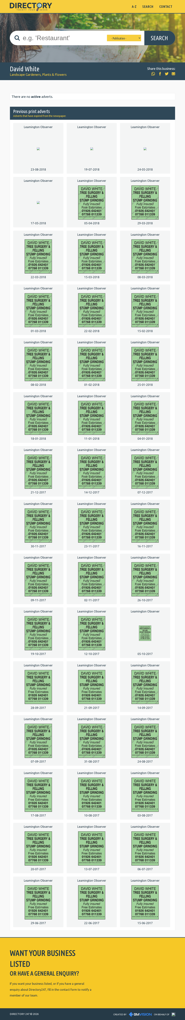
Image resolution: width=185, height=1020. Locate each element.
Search (159, 38)
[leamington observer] (38, 148)
